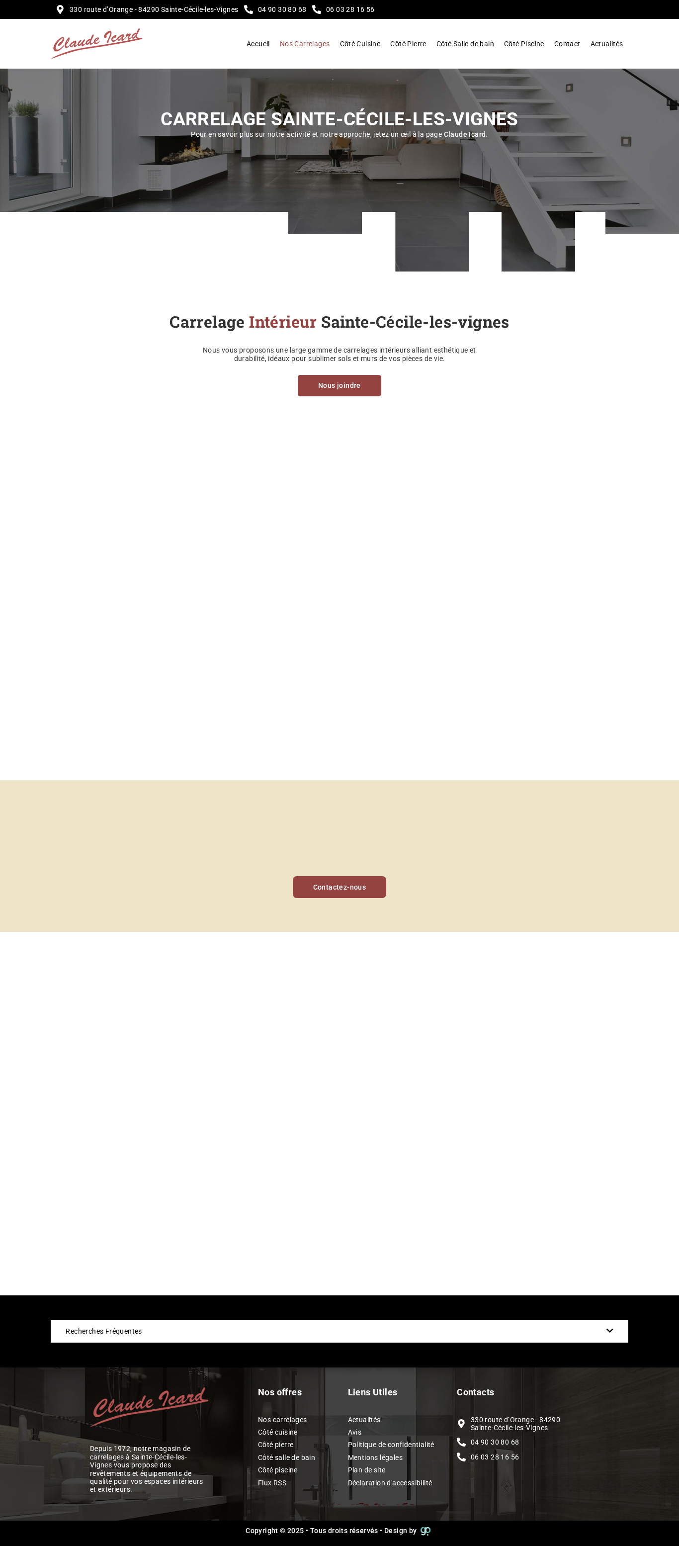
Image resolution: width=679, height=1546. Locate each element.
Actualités (607, 44)
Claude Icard (465, 134)
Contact (567, 44)
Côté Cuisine (360, 44)
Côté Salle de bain (465, 44)
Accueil (258, 44)
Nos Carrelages (305, 44)
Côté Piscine (524, 44)
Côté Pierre (408, 44)
